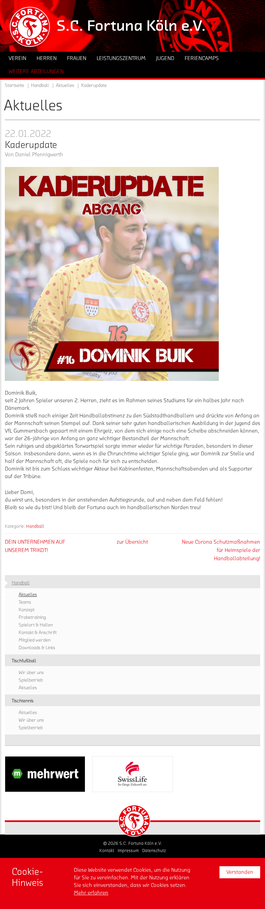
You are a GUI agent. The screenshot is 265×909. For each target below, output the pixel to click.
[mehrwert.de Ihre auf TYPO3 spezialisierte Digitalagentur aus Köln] (45, 774)
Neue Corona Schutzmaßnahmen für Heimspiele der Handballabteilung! (221, 550)
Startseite (14, 85)
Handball (35, 526)
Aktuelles (65, 85)
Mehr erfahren (91, 893)
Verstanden (239, 872)
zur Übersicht (132, 542)
